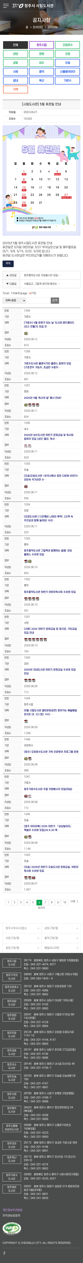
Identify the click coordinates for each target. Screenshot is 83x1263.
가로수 (67, 80)
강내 (15, 80)
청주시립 (41, 45)
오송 (67, 63)
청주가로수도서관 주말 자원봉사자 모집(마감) (48, 789)
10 (64, 902)
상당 (15, 54)
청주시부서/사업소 (16, 928)
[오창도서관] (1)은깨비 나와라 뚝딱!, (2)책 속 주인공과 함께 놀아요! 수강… (48, 518)
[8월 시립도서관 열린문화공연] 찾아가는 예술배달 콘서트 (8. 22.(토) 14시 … (50, 712)
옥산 (41, 80)
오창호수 (68, 45)
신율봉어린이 (67, 71)
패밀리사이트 (51, 948)
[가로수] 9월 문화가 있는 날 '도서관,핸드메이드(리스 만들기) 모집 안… (49, 324)
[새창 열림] (12, 1235)
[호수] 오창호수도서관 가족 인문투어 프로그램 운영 (51, 751)
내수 (41, 63)
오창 (67, 54)
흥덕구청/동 (51, 938)
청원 (41, 54)
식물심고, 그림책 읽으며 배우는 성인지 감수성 (43, 283)
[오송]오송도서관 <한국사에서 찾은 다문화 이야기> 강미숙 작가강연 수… (51, 477)
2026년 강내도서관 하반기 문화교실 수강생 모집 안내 (50, 671)
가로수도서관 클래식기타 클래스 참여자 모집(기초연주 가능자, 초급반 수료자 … (47, 365)
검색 (54, 300)
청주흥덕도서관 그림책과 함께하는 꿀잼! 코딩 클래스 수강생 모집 (48, 552)
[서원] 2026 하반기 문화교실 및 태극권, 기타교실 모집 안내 (50, 630)
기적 (15, 89)
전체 (15, 45)
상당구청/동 (51, 928)
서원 (15, 71)
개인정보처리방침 (13, 1210)
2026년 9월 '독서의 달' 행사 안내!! (42, 398)
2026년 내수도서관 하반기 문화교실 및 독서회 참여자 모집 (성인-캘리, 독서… (48, 437)
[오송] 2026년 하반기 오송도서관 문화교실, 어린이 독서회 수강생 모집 (51, 869)
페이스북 (4, 1253)
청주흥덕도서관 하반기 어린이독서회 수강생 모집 (50, 592)
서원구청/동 (12, 938)
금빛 (15, 63)
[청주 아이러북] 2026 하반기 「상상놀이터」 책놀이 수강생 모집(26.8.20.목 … (48, 828)
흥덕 (41, 71)
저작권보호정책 (11, 1215)
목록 (8, 263)
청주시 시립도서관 (47, 6)
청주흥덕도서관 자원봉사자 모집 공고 (43, 275)
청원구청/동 (12, 948)
